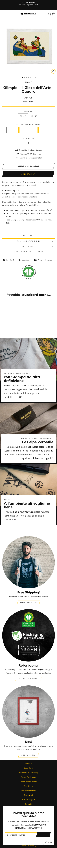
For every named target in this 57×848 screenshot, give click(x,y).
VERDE (47, 130)
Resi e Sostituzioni (28, 241)
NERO (35, 130)
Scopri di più (28, 755)
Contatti (28, 804)
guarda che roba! (28, 679)
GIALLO (28, 130)
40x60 (34, 116)
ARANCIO (15, 130)
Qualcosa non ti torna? (28, 252)
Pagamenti (28, 795)
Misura (28, 111)
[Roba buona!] (28, 635)
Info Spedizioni (28, 602)
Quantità (28, 138)
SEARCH (28, 764)
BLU (22, 130)
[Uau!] (28, 711)
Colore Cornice (28, 124)
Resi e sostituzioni (28, 791)
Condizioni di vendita (28, 782)
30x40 (23, 116)
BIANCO (9, 130)
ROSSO (41, 130)
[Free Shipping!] (28, 562)
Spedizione (28, 246)
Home (27, 82)
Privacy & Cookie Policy (28, 773)
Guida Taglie (28, 236)
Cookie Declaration (29, 777)
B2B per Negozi (28, 800)
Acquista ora (28, 174)
